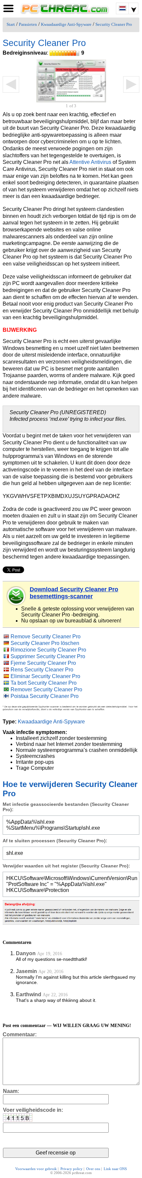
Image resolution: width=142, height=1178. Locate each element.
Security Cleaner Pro (113, 24)
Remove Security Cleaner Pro (46, 636)
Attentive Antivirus (90, 162)
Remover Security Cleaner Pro (46, 689)
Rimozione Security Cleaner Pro (48, 650)
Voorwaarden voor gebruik (36, 1169)
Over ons (93, 1169)
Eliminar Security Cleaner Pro (45, 676)
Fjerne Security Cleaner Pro (43, 663)
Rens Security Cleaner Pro (42, 669)
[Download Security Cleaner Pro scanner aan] (16, 596)
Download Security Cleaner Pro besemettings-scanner (74, 593)
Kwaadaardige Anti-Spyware (66, 24)
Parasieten (28, 24)
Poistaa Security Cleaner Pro (45, 696)
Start (11, 24)
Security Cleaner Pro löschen (45, 643)
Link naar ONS (115, 1169)
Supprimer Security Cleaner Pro (48, 656)
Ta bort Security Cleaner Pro (44, 683)
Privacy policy (71, 1169)
